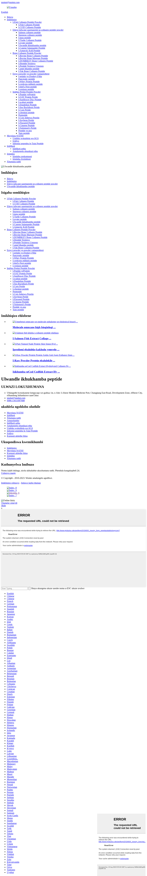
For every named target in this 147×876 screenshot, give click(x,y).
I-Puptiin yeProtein (26, 94)
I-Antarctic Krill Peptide (29, 50)
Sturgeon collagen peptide (30, 35)
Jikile (3, 505)
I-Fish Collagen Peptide (29, 25)
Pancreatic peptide (26, 79)
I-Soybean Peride (26, 120)
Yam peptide (24, 133)
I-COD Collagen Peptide (29, 27)
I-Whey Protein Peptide (29, 81)
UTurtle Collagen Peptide (29, 40)
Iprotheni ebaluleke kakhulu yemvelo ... (36, 349)
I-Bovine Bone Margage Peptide (33, 58)
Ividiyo (16, 141)
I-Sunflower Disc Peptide (29, 99)
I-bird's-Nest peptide (27, 86)
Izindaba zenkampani (22, 156)
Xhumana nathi (14, 161)
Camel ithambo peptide (28, 68)
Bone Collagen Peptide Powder (27, 53)
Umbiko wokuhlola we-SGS (26, 138)
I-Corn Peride (24, 110)
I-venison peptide (26, 89)
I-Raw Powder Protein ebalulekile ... (34, 360)
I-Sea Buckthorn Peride (29, 107)
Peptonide (22, 115)
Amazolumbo (13, 420)
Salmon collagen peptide (29, 32)
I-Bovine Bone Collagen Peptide (33, 56)
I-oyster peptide (25, 43)
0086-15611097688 (16, 400)
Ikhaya (10, 17)
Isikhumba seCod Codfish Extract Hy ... (36, 371)
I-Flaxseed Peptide (26, 123)
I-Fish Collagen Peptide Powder (27, 22)
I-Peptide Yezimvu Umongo (31, 66)
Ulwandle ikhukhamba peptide (32, 45)
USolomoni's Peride (27, 128)
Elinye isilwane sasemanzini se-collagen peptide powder (38, 30)
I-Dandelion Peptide (27, 105)
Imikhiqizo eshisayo (10, 483)
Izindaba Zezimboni (22, 159)
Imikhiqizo (12, 19)
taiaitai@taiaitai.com (10, 2)
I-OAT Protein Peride (28, 97)
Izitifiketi (11, 146)
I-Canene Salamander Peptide (31, 48)
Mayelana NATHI (15, 136)
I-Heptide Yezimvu (26, 63)
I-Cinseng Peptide (26, 125)
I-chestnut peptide (26, 112)
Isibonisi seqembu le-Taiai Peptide (28, 143)
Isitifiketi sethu (19, 148)
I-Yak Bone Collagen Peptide (31, 71)
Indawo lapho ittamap (31, 483)
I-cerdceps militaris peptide (30, 84)
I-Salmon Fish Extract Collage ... (32, 338)
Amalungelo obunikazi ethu (25, 151)
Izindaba (11, 154)
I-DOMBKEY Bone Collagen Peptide (35, 61)
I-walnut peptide (25, 102)
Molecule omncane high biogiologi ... (34, 327)
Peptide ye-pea (25, 130)
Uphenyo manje (8, 473)
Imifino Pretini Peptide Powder (27, 92)
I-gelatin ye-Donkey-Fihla (30, 76)
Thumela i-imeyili (9, 503)
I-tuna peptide (24, 37)
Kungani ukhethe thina (17, 436)
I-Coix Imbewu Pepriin (28, 117)
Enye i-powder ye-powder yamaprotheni (31, 74)
